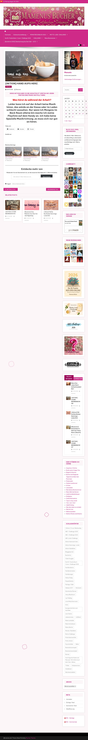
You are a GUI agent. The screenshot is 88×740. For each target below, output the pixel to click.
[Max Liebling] (71, 191)
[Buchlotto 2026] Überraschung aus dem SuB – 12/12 (20, 41)
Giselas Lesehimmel (71, 483)
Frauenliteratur (69, 581)
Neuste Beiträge (69, 378)
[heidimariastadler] (71, 178)
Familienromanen (70, 571)
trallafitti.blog (70, 505)
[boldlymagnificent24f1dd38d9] (66, 204)
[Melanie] (80, 182)
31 (72, 117)
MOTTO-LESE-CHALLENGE (58, 35)
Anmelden (69, 699)
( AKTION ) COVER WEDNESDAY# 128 (75, 400)
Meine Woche (69, 627)
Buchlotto (68, 555)
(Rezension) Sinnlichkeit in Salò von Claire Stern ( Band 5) (76, 429)
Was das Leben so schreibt (73, 507)
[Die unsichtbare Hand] (80, 223)
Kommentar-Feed (71, 705)
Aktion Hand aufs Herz (18, 184)
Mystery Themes (30, 738)
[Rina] (80, 200)
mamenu (18, 89)
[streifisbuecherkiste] (75, 178)
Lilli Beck (78, 617)
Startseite (8, 35)
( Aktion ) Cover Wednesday (73, 528)
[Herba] (66, 191)
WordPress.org (70, 709)
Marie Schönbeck (70, 624)
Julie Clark (68, 223)
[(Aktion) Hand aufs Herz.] (31, 151)
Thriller (67, 665)
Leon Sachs (68, 614)
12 (79, 107)
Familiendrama (69, 567)
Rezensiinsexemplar (71, 647)
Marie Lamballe (69, 620)
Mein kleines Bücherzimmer (73, 490)
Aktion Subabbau (70, 548)
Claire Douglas (69, 558)
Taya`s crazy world (71, 501)
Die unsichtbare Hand (71, 221)
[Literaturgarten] (66, 169)
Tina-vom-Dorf (70, 503)
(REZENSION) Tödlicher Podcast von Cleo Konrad (53, 189)
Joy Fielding (68, 598)
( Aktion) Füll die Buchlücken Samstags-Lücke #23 (50, 213)
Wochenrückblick (70, 672)
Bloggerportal (69, 552)
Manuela (68, 72)
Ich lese (68, 485)
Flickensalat (69, 481)
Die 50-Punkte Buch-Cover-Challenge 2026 (18, 38)
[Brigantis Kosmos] (80, 204)
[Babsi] (75, 204)
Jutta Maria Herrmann (71, 601)
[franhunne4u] (66, 182)
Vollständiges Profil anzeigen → (73, 79)
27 (83, 113)
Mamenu (8, 86)
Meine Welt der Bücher (72, 492)
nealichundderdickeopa (72, 494)
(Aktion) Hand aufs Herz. (30, 157)
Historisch (78, 588)
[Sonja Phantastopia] (66, 178)
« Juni (66, 121)
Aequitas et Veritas (71, 468)
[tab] (69, 377)
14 (86, 107)
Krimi (66, 605)
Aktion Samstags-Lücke (72, 545)
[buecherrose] (71, 173)
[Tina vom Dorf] (66, 173)
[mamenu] (71, 187)
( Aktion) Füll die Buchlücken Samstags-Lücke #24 (76, 415)
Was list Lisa (69, 509)
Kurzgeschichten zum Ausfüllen (71, 609)
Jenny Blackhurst (70, 594)
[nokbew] (80, 173)
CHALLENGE (37, 38)
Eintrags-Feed (70, 702)
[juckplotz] (75, 187)
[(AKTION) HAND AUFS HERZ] (50, 151)
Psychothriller (69, 644)
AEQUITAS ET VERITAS (38, 93)
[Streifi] (75, 182)
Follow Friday (69, 578)
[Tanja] (80, 169)
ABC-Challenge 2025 (71, 531)
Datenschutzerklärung (19, 35)
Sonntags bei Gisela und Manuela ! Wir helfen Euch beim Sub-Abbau (72, 660)
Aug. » (70, 121)
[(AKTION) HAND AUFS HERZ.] (13, 151)
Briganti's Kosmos (71, 472)
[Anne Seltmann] (75, 173)
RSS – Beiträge (70, 718)
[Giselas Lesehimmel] (66, 196)
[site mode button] (80, 45)
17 (72, 110)
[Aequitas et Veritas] (71, 169)
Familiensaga (69, 574)
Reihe (77, 644)
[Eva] (80, 178)
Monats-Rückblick (70, 631)
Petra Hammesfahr (70, 637)
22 (66, 113)
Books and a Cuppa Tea (73, 470)
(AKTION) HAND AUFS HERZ (49, 157)
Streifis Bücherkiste (71, 498)
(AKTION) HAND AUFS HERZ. (13, 157)
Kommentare (78, 379)
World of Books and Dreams (74, 514)
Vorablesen (68, 669)
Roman (67, 654)
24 (73, 113)
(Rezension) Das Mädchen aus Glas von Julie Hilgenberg (31, 213)
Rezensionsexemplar (71, 651)
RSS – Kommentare (71, 722)
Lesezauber (69, 487)
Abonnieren (46, 176)
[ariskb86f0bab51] (80, 191)
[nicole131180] (75, 169)
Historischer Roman (70, 591)
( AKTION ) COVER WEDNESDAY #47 (12, 189)
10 (72, 107)
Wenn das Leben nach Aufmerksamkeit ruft (76, 386)
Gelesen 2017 (69, 588)
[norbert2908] (80, 195)
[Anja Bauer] (66, 187)
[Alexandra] (75, 196)
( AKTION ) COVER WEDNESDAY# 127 (75, 444)
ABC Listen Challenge (71, 538)
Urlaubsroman (76, 665)
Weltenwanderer (70, 511)
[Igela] (75, 191)
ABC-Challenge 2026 (71, 535)
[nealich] (71, 196)
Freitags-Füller (69, 584)
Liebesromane (69, 617)
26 (79, 113)
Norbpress (69, 496)
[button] (67, 246)
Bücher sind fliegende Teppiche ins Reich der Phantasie (72, 477)
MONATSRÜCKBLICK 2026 (38, 35)
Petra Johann (69, 641)
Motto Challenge (70, 634)
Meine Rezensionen (50, 38)
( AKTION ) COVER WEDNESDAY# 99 (10, 212)
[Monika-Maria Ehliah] (71, 182)
